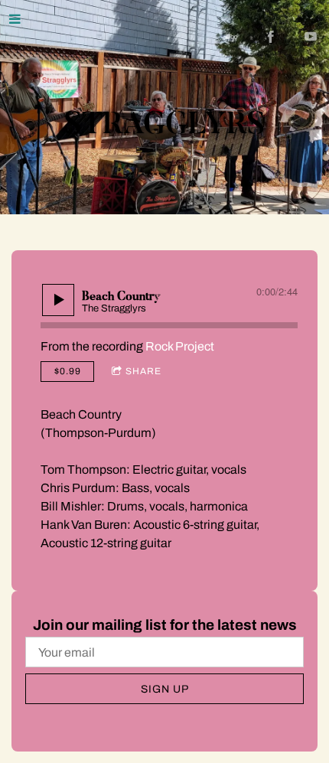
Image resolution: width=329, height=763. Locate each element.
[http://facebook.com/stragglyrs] (271, 37)
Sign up (165, 689)
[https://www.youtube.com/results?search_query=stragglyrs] (311, 37)
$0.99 (67, 371)
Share (143, 371)
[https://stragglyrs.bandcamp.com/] (231, 37)
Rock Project (179, 346)
